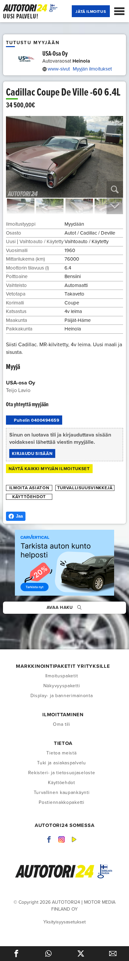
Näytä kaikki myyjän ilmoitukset (49, 468)
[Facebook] (16, 953)
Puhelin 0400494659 (36, 420)
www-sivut (59, 69)
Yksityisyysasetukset (64, 922)
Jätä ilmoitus (90, 11)
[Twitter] (80, 953)
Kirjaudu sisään (32, 453)
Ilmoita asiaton (29, 488)
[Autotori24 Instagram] (61, 839)
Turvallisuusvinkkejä (85, 488)
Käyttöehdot (29, 496)
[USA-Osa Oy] (25, 59)
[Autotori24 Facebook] (49, 839)
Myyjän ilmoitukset (92, 69)
